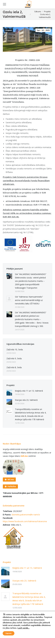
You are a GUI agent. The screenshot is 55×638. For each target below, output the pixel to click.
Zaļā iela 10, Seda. (14, 349)
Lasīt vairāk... (23, 628)
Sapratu (9, 633)
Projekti (9, 30)
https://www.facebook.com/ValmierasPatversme (25, 521)
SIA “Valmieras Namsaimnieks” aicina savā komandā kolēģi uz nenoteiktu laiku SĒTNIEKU (29, 300)
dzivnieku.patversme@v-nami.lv (26, 514)
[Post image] (9, 276)
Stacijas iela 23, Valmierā (26, 400)
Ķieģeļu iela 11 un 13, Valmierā (29, 390)
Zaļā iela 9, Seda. (14, 358)
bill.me (24, 456)
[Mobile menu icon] (4, 4)
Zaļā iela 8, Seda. (14, 367)
